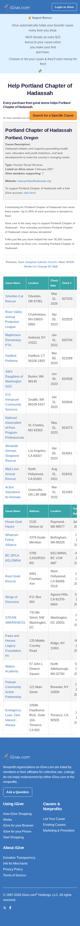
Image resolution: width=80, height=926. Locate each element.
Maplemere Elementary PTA (13, 340)
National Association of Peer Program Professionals (14, 427)
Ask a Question (17, 792)
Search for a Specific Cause (53, 115)
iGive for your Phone (17, 831)
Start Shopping (13, 837)
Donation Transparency (19, 857)
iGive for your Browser (18, 825)
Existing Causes (54, 824)
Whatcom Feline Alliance (11, 539)
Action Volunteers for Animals (13, 492)
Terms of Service (14, 875)
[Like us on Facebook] (10, 908)
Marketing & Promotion (59, 830)
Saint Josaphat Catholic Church (37, 262)
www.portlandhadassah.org (34, 180)
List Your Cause (54, 819)
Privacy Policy (13, 869)
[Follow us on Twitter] (4, 908)
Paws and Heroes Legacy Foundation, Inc (13, 645)
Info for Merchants (15, 863)
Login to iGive (64, 7)
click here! (29, 192)
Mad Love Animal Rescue (12, 474)
